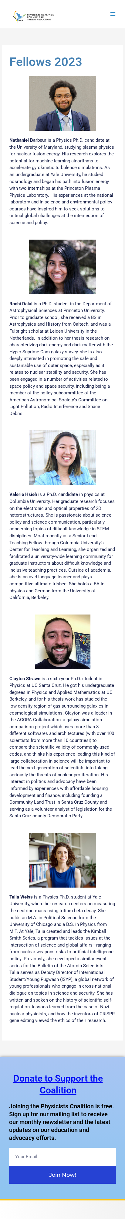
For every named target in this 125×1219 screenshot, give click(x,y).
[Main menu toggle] (113, 14)
